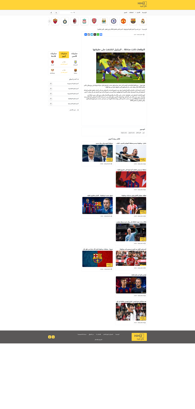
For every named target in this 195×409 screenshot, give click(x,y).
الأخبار (138, 12)
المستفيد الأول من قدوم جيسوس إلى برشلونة (133, 249)
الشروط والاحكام (98, 339)
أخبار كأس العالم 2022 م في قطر (114, 29)
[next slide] (49, 21)
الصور (125, 12)
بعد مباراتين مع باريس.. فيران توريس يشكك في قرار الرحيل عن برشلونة (131, 301)
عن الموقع (91, 334)
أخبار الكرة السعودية (73, 83)
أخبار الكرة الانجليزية (73, 93)
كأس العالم (101, 29)
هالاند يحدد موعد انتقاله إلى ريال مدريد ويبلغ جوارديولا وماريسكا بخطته (131, 222)
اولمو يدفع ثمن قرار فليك (138, 275)
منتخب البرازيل (132, 132)
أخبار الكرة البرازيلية (129, 29)
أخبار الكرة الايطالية (73, 98)
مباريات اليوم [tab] (64, 54)
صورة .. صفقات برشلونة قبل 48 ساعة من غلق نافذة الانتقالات (97, 249)
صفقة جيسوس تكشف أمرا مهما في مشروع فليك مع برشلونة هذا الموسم (131, 169)
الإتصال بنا (98, 334)
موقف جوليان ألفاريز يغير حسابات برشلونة (134, 195)
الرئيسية (144, 12)
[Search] (74, 12)
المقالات (131, 12)
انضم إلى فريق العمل (108, 334)
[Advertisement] (76, 4)
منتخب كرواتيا (124, 132)
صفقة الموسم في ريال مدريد (104, 143)
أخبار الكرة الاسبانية (73, 103)
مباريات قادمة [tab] (54, 54)
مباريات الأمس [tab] (74, 54)
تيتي (143, 132)
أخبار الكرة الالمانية (73, 88)
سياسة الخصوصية (82, 334)
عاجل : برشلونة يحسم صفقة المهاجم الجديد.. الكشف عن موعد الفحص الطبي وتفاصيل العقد (131, 143)
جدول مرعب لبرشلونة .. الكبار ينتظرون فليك (100, 195)
